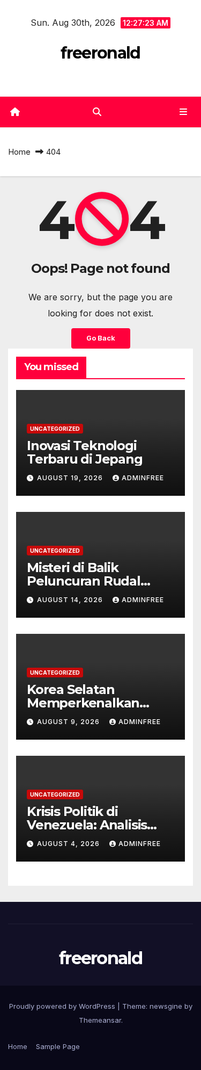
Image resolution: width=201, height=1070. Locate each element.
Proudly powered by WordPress (63, 1006)
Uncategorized (55, 428)
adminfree (143, 478)
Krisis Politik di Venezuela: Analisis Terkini (87, 825)
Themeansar (100, 1020)
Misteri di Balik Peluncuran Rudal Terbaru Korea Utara (91, 581)
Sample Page (58, 1046)
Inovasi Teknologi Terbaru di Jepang (85, 452)
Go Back (100, 338)
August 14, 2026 (71, 600)
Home (19, 152)
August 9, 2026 (69, 722)
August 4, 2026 (69, 844)
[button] (97, 111)
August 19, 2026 (71, 478)
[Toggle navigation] (183, 112)
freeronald (100, 53)
